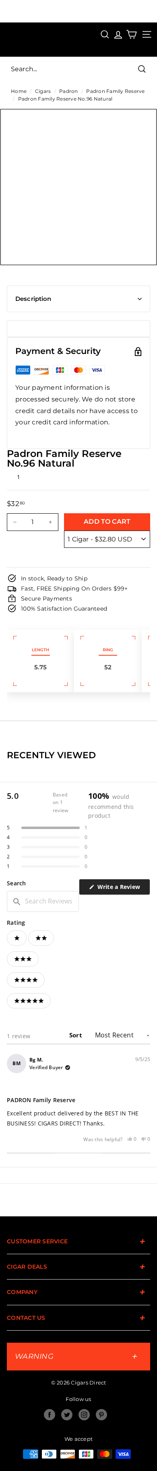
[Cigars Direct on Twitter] (66, 1414)
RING (108, 649)
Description (33, 298)
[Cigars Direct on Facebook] (49, 1414)
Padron (68, 91)
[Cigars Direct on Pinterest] (101, 1414)
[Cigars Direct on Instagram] (84, 1414)
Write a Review (122, 889)
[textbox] (43, 901)
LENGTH (40, 649)
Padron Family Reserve (115, 91)
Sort (76, 1035)
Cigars (43, 91)
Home (19, 91)
